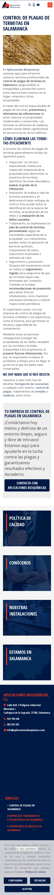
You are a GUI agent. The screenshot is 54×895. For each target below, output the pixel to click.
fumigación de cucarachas (32, 384)
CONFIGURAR (15, 880)
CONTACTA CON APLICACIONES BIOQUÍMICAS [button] (27, 485)
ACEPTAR (27, 889)
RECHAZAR (40, 880)
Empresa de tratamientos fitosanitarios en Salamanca (25, 817)
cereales (40, 391)
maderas (8, 395)
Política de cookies (35, 871)
